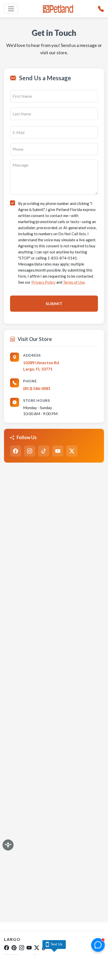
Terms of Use (74, 282)
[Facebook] (15, 451)
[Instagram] (29, 451)
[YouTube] (57, 451)
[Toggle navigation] (11, 9)
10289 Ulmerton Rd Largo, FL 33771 (41, 366)
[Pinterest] (14, 947)
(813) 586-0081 (36, 388)
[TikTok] (43, 451)
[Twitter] (71, 451)
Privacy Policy (43, 282)
